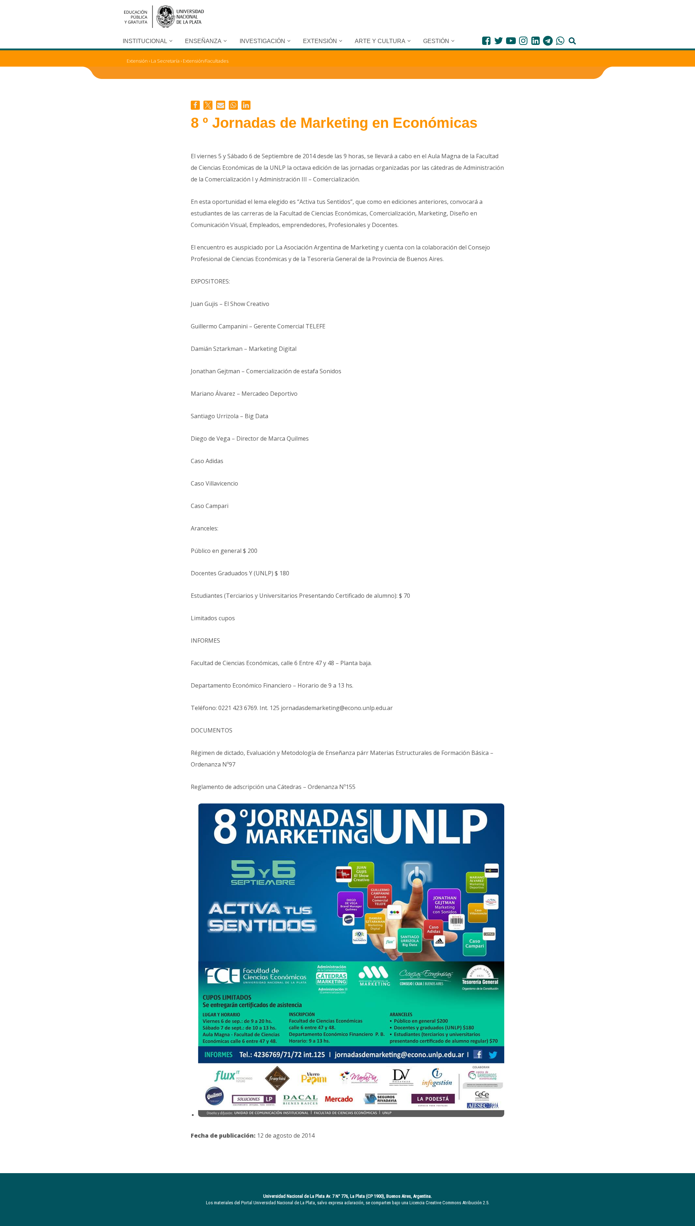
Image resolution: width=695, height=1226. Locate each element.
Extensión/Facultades (205, 61)
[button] (171, 40)
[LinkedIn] (535, 41)
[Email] (220, 105)
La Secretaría (165, 61)
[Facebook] (486, 41)
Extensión (137, 61)
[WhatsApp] (560, 41)
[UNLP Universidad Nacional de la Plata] (164, 16)
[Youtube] (511, 41)
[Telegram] (548, 41)
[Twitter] (499, 41)
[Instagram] (523, 41)
